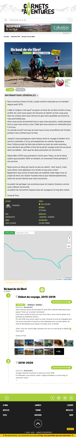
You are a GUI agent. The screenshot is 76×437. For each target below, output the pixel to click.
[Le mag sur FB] (51, 399)
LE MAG (5, 405)
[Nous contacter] (6, 399)
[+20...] (59, 354)
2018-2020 (25, 362)
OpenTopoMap (68, 279)
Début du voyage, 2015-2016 (37, 296)
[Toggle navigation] (5, 20)
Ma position (10, 233)
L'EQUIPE (70, 405)
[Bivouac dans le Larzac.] (29, 351)
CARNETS (38, 405)
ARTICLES (6, 410)
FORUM (38, 410)
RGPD (71, 415)
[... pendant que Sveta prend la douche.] (19, 351)
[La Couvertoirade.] (49, 351)
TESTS (5, 415)
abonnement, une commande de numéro (23, 435)
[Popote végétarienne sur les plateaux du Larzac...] (68, 343)
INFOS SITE (69, 410)
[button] (69, 233)
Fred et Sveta (68, 80)
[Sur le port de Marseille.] (39, 343)
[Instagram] (58, 399)
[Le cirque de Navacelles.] (39, 351)
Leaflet (59, 279)
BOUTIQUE (38, 415)
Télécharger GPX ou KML (14, 282)
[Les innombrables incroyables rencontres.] (49, 343)
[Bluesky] (64, 399)
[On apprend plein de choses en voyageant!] (58, 343)
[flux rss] (70, 399)
